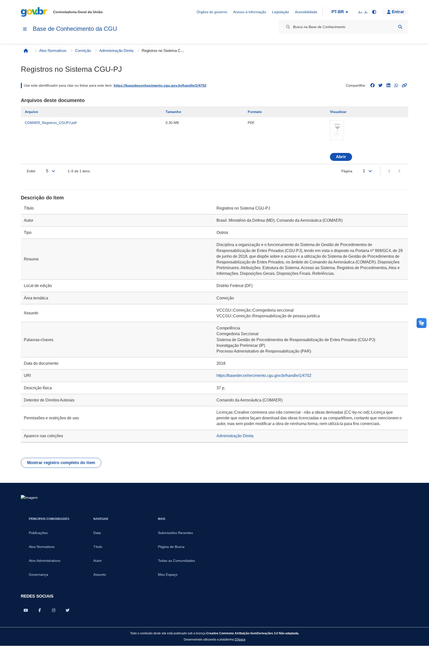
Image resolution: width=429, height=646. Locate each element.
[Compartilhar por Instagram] (54, 610)
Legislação (280, 12)
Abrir (341, 156)
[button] (395, 12)
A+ (360, 12)
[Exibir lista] (53, 171)
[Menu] (25, 29)
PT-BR (337, 11)
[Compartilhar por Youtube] (26, 610)
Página (346, 171)
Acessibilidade (306, 12)
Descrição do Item (42, 197)
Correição (83, 50)
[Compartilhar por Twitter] (67, 610)
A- (366, 12)
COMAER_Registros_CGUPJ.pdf (50, 123)
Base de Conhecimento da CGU (75, 28)
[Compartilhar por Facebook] (40, 610)
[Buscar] (400, 27)
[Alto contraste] (374, 12)
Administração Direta (116, 50)
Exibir (31, 171)
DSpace (240, 639)
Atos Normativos (53, 50)
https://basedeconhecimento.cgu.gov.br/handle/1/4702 (160, 85)
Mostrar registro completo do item (61, 462)
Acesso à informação (249, 12)
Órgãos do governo (212, 12)
